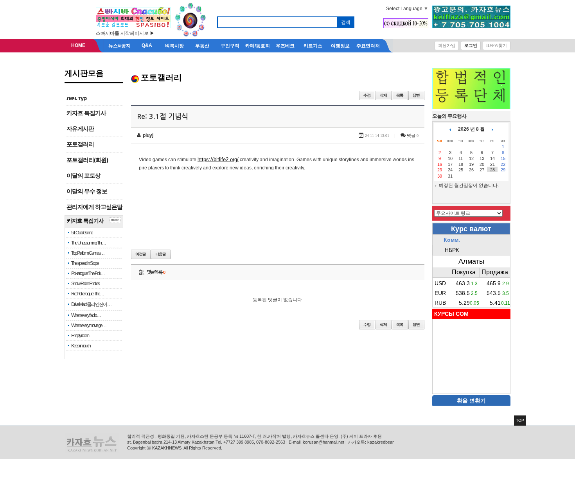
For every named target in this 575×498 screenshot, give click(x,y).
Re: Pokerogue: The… (87, 294)
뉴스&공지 (119, 46)
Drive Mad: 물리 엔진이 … (91, 304)
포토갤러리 (80, 144)
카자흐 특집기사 (86, 113)
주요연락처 (368, 46)
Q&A (147, 45)
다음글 (161, 254)
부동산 (202, 46)
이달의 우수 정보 (86, 191)
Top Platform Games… (87, 253)
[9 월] (492, 129)
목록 (400, 95)
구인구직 (230, 46)
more (115, 220)
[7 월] (450, 129)
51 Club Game (82, 233)
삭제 (384, 95)
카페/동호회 (257, 46)
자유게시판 (80, 129)
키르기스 (313, 46)
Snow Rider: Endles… (87, 283)
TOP (520, 420)
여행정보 (340, 46)
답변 (416, 95)
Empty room (80, 335)
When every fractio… (86, 315)
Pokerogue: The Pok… (87, 273)
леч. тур (76, 98)
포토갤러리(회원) (87, 160)
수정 (367, 95)
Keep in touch (80, 346)
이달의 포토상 (83, 176)
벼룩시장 (174, 46)
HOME (78, 45)
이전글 (141, 254)
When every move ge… (88, 325)
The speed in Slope (85, 263)
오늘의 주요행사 (449, 116)
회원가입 (446, 45)
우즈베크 (285, 46)
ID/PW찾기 (496, 45)
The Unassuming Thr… (88, 243)
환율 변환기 (471, 400)
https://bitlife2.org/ (218, 159)
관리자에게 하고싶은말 (94, 207)
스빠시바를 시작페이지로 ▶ (125, 33)
